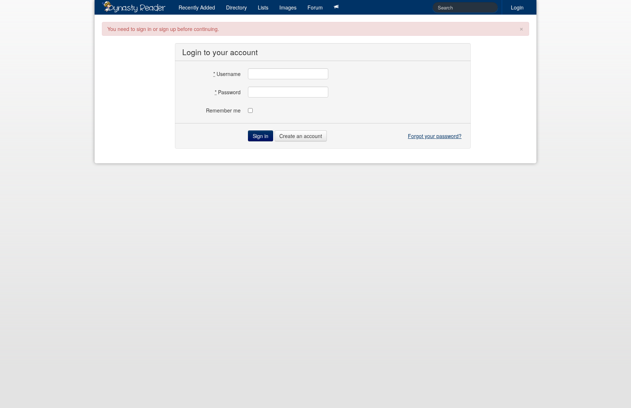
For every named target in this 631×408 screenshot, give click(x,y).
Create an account (300, 136)
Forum (315, 7)
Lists (263, 7)
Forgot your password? (435, 136)
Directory (236, 7)
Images (288, 7)
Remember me (223, 110)
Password (228, 92)
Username (227, 73)
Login (517, 7)
